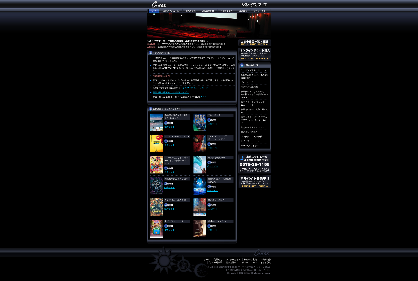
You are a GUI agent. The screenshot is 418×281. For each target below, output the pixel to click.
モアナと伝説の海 (249, 87)
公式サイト (169, 127)
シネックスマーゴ (159, 4)
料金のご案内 (226, 10)
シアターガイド (260, 10)
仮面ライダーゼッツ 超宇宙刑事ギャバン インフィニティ (254, 120)
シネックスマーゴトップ (153, 10)
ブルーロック (247, 82)
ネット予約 (265, 262)
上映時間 (168, 123)
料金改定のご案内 (161, 76)
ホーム (207, 259)
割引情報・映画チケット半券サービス (171, 92)
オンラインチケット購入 (254, 54)
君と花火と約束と (249, 132)
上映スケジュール (171, 10)
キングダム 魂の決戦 (251, 136)
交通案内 (243, 10)
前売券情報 (190, 10)
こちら (203, 97)
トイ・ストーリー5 (250, 141)
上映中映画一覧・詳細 (254, 42)
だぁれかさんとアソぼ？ (252, 127)
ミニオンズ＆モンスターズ (253, 70)
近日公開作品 (208, 10)
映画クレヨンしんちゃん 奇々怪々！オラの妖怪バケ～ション (254, 94)
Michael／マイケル (250, 145)
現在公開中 (231, 262)
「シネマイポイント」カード (194, 88)
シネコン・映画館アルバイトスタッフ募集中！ (254, 181)
